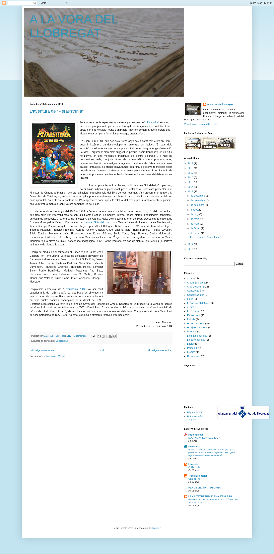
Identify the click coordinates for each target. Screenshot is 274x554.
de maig (195, 219)
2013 (191, 191)
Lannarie (193, 464)
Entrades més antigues (194, 418)
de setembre (198, 205)
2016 (191, 177)
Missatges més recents (43, 350)
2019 (191, 163)
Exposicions (62, 341)
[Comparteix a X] (107, 336)
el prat (190, 307)
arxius (190, 278)
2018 (191, 168)
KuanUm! (193, 446)
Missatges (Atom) (55, 356)
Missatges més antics (159, 350)
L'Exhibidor (151, 122)
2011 (191, 249)
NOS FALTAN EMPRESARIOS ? (204, 438)
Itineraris (192, 331)
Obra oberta (194, 479)
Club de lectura (195, 286)
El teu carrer (193, 311)
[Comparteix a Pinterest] (115, 336)
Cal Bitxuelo (194, 467)
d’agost (195, 209)
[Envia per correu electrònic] (99, 336)
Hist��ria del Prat (197, 327)
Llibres (191, 343)
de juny (195, 214)
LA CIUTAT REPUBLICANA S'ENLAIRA (210, 496)
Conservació (194, 290)
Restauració (193, 356)
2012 (191, 244)
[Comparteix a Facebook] (111, 336)
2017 (191, 173)
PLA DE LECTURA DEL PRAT (205, 487)
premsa (191, 352)
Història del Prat (196, 323)
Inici (101, 350)
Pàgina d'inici (194, 412)
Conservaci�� (195, 295)
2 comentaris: (81, 336)
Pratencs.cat (195, 434)
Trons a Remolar (197, 475)
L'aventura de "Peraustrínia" (57, 111)
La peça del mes (196, 339)
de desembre (198, 195)
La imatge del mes (197, 335)
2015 (191, 182)
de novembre (198, 200)
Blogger (156, 528)
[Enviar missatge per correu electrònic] (92, 336)
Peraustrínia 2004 (74, 289)
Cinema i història (196, 282)
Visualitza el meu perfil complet (201, 124)
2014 (191, 187)
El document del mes (198, 303)
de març (195, 223)
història (191, 319)
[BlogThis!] (103, 336)
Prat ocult (192, 348)
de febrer (196, 228)
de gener (196, 233)
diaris (190, 299)
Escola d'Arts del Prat (97, 222)
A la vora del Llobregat (220, 104)
